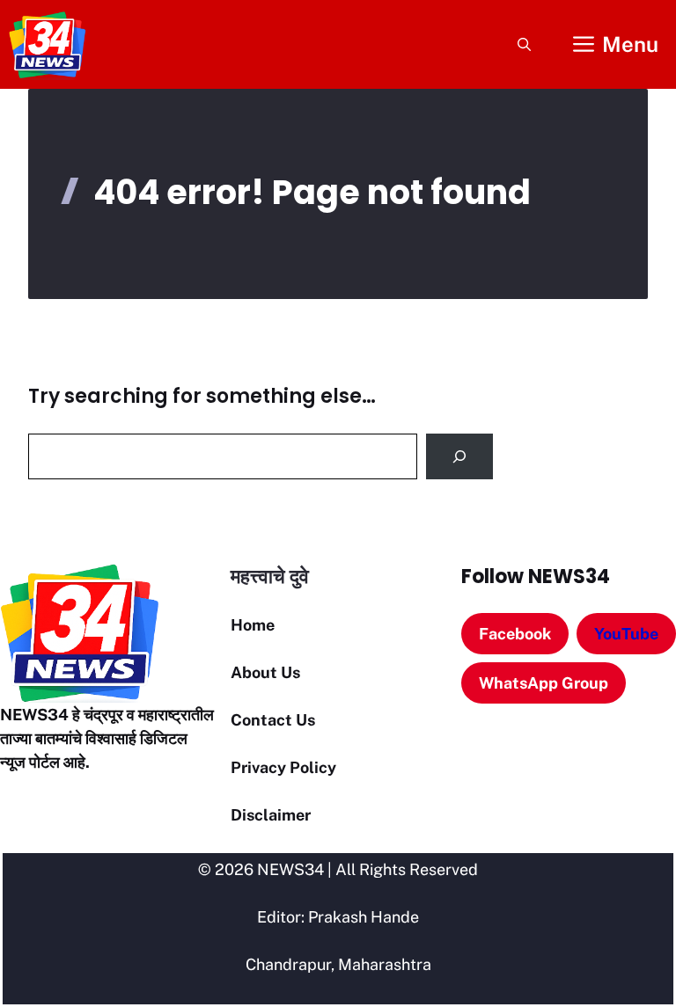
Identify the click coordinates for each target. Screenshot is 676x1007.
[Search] (459, 456)
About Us (265, 672)
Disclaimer (271, 815)
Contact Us (273, 720)
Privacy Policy (283, 767)
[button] (524, 44)
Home (253, 625)
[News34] (47, 44)
